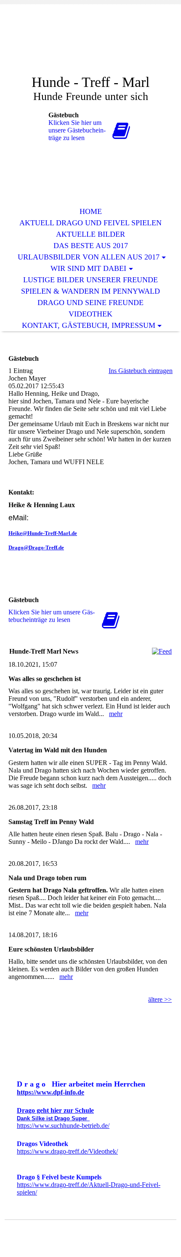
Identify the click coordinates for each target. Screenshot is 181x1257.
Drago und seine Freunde (90, 302)
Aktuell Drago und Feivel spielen (90, 223)
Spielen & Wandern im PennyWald (90, 291)
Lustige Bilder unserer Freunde (90, 280)
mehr (115, 713)
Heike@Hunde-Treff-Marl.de (42, 533)
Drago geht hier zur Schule (55, 1110)
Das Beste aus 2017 (90, 245)
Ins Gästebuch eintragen (141, 370)
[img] (90, 45)
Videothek (90, 314)
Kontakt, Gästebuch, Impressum (88, 325)
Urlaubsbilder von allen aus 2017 (89, 257)
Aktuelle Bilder (90, 234)
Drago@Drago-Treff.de (36, 547)
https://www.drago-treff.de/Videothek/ (67, 1151)
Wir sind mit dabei (88, 268)
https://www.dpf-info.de (50, 1092)
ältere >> (160, 999)
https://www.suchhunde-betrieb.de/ (63, 1125)
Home (91, 211)
